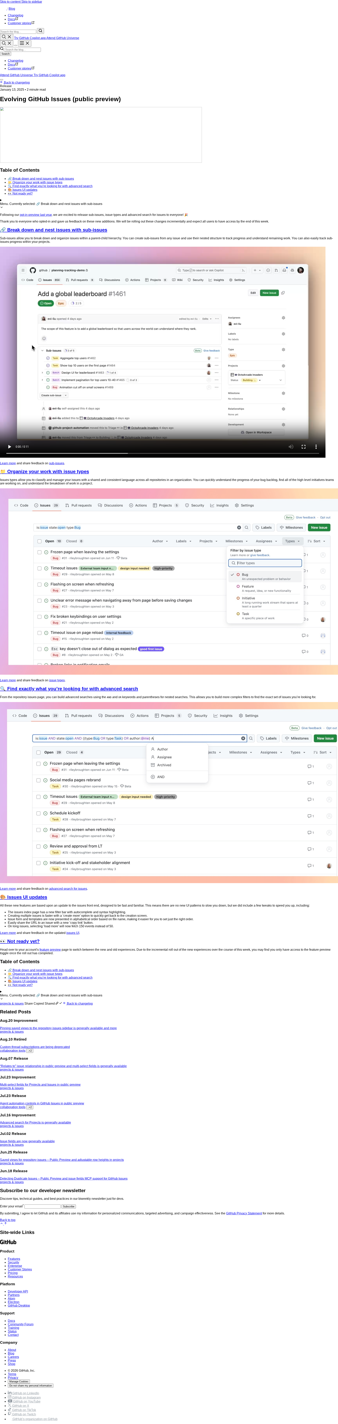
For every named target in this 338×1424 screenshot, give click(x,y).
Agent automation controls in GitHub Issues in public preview (42, 1103)
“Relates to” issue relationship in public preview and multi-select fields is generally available (63, 1066)
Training (13, 1327)
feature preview (50, 949)
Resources (15, 1276)
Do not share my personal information (30, 1385)
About (12, 1350)
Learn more (8, 463)
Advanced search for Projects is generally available (35, 1122)
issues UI (72, 932)
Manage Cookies (18, 1381)
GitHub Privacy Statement (244, 1213)
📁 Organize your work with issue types (44, 471)
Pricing (13, 1273)
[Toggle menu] (24, 43)
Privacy (13, 1377)
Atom (11, 1298)
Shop (11, 1364)
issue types (57, 680)
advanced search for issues (68, 888)
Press (12, 1360)
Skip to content (10, 1)
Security (13, 1262)
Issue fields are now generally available (27, 1141)
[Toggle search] (6, 37)
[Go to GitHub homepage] (8, 1243)
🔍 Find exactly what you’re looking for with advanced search (69, 688)
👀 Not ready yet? (20, 941)
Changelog (15, 60)
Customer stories (19, 68)
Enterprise (15, 1266)
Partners (14, 1295)
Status (12, 1331)
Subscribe (68, 1206)
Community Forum (20, 1324)
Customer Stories (20, 1269)
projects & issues (12, 1003)
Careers (13, 1357)
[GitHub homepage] (3, 8)
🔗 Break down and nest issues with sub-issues (53, 229)
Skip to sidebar (31, 1)
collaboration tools (12, 1050)
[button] (43, 1003)
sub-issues (56, 463)
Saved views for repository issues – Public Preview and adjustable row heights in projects (62, 1159)
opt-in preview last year (36, 214)
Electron (13, 1302)
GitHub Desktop (19, 1305)
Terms (12, 1374)
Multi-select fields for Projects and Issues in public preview (40, 1084)
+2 (30, 1050)
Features (14, 1259)
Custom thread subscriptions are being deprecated (35, 1047)
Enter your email (12, 1206)
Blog (12, 8)
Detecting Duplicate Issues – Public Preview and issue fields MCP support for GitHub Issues (64, 1178)
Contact (13, 1334)
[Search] (40, 31)
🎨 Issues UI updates (23, 897)
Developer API (18, 1291)
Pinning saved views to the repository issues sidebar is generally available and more (58, 1028)
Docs (11, 64)
